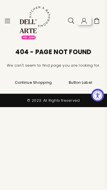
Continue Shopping (33, 82)
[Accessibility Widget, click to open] (97, 95)
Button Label (80, 82)
